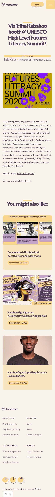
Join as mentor (10, 456)
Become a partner (12, 451)
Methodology (10, 424)
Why (29, 424)
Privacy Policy (34, 456)
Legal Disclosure (35, 451)
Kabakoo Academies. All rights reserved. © (22, 489)
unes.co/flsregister (25, 173)
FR (6, 494)
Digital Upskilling (12, 429)
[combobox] (8, 494)
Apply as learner (11, 462)
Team (29, 429)
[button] (50, 4)
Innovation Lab (10, 434)
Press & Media (34, 434)
